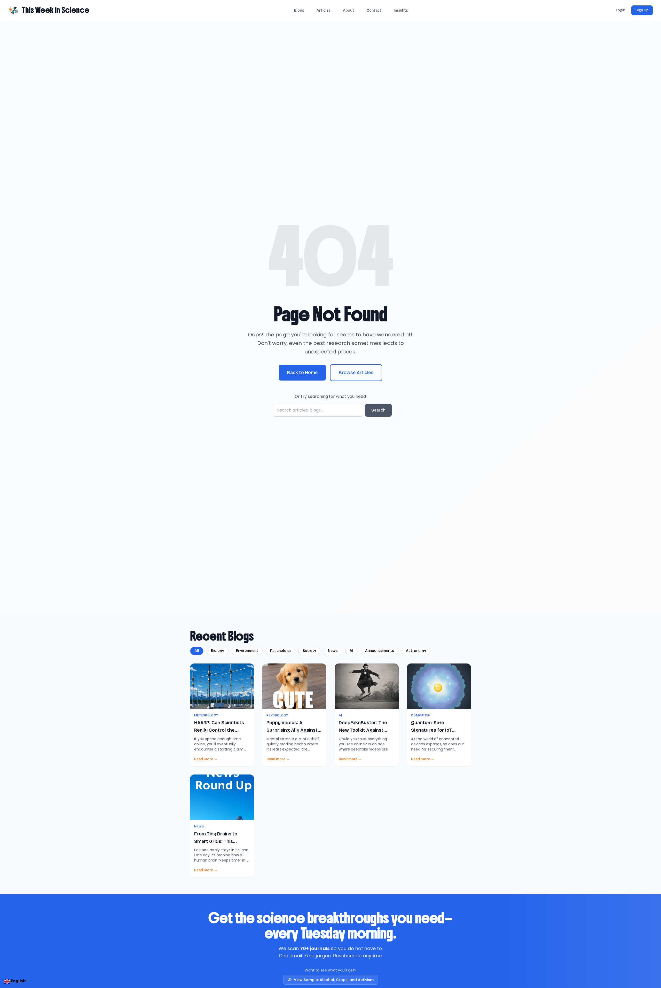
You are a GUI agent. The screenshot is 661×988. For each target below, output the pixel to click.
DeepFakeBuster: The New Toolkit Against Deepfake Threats (363, 730)
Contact (374, 10)
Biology (217, 651)
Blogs (299, 10)
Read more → (205, 759)
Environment (247, 651)
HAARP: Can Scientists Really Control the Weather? (219, 730)
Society (309, 651)
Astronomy (416, 651)
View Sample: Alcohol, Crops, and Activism (334, 979)
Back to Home (302, 372)
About (348, 10)
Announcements (379, 651)
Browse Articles (356, 372)
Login (620, 10)
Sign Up (642, 10)
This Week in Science (55, 10)
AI (351, 651)
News (333, 651)
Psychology (280, 651)
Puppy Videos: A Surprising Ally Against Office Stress (292, 730)
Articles (323, 10)
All (196, 651)
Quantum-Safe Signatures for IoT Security (431, 730)
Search (378, 410)
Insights (401, 10)
